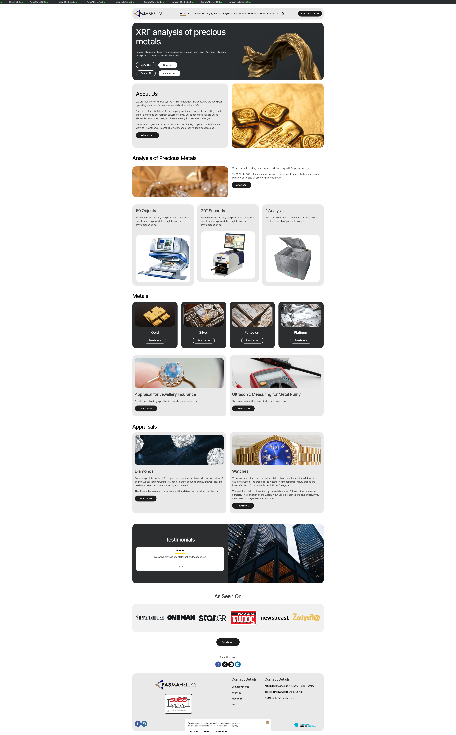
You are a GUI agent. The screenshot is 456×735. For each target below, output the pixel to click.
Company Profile (196, 13)
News (262, 13)
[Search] (283, 13)
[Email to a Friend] (231, 664)
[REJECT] (267, 722)
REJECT (207, 731)
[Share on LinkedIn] (238, 664)
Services (252, 13)
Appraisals (239, 13)
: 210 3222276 (284, 692)
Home (183, 13)
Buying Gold (212, 13)
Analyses (226, 13)
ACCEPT (194, 731)
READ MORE (222, 731)
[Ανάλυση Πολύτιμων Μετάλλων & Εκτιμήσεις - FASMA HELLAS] (148, 13)
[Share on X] (225, 664)
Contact (271, 13)
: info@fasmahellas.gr (280, 698)
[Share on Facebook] (218, 664)
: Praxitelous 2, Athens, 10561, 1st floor (290, 686)
